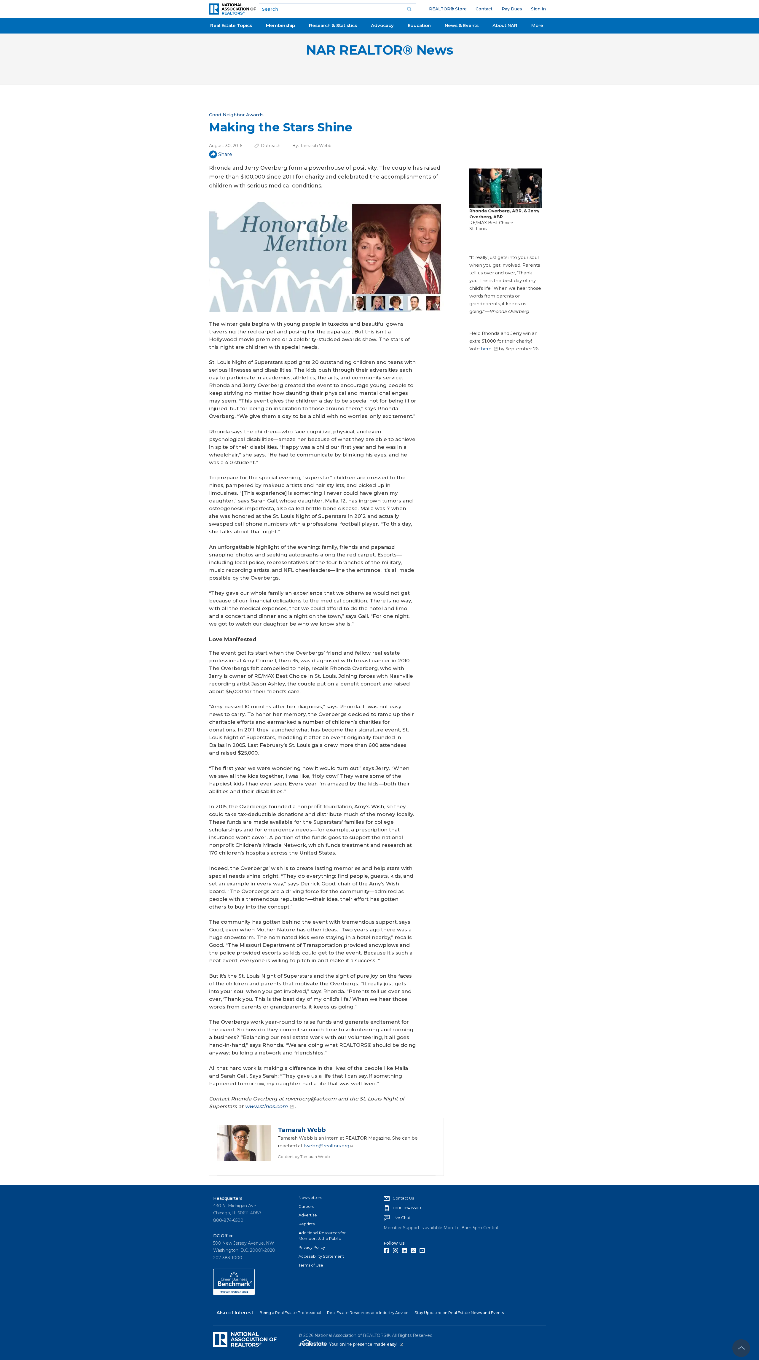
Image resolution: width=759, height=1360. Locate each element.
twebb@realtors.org (326, 1146)
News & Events (462, 25)
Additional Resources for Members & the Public (322, 1235)
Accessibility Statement (321, 1256)
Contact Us (403, 1198)
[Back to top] (741, 1348)
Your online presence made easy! (366, 1344)
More (537, 25)
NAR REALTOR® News (379, 50)
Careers (306, 1206)
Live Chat (401, 1217)
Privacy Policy (312, 1247)
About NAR (504, 25)
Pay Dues (512, 9)
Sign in (538, 9)
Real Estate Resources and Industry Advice (368, 1312)
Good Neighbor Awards (236, 114)
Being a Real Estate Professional (290, 1312)
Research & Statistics (333, 25)
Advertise (308, 1215)
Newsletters (310, 1197)
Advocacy (382, 25)
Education (419, 25)
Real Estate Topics (231, 25)
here (486, 348)
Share (225, 154)
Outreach (270, 145)
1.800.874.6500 (407, 1207)
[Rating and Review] (234, 1294)
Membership (280, 25)
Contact (484, 9)
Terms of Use (311, 1265)
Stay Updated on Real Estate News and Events (459, 1312)
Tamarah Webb (315, 145)
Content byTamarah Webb (304, 1156)
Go (409, 9)
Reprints (307, 1223)
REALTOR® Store (448, 9)
